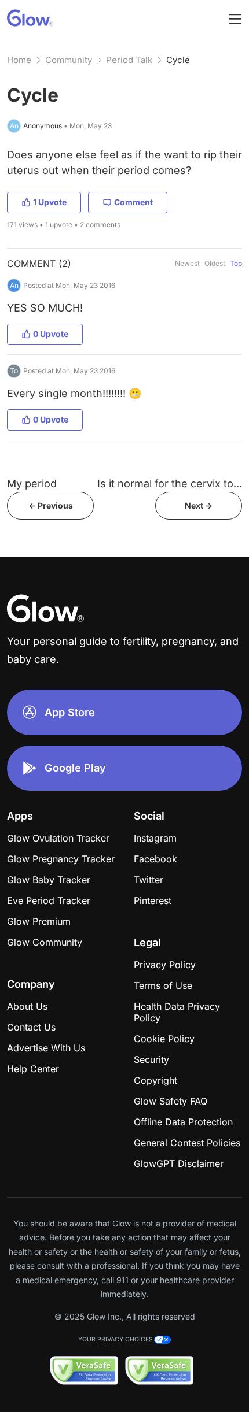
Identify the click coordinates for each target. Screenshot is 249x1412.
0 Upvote (50, 334)
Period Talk (129, 59)
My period (32, 483)
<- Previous (50, 505)
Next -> (199, 505)
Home (19, 59)
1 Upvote (50, 202)
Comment (133, 202)
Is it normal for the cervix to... (169, 483)
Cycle (178, 59)
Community (68, 59)
